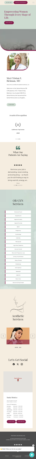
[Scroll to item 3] (16, 185)
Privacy (7, 455)
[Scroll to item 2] (15, 185)
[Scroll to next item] (33, 336)
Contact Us (18, 456)
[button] (33, 2)
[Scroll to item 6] (19, 185)
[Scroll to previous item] (3, 336)
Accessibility (28, 455)
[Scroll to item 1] (14, 185)
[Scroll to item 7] (20, 185)
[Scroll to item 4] (17, 185)
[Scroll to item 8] (21, 185)
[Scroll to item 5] (18, 185)
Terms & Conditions (16, 455)
